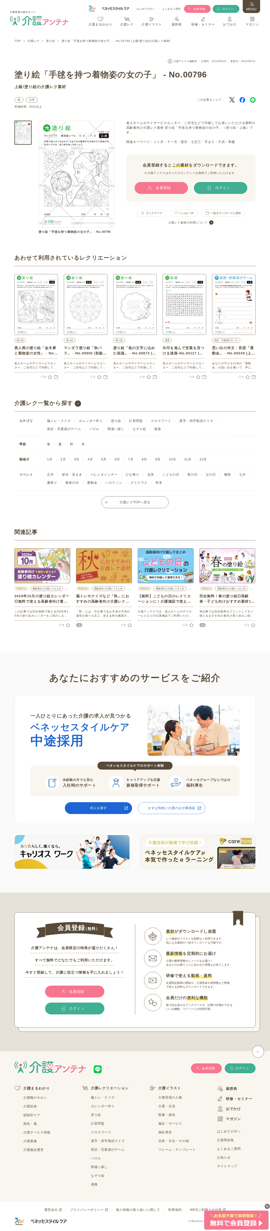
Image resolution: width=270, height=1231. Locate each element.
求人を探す (98, 808)
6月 (117, 459)
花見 (150, 474)
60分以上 (35, 106)
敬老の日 (72, 482)
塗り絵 (30, 87)
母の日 (192, 474)
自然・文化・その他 (173, 1141)
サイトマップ (227, 1166)
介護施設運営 (33, 1149)
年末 (159, 482)
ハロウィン (113, 482)
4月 (90, 459)
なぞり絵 (139, 429)
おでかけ (233, 1109)
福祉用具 (165, 1132)
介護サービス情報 (37, 1132)
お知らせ (224, 1157)
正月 (50, 474)
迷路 (167, 340)
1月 (49, 459)
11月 (32, 99)
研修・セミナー (239, 1099)
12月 (203, 459)
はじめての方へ (146, 9)
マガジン (233, 1119)
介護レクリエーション (110, 1088)
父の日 (211, 474)
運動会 (92, 482)
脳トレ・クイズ (59, 421)
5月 (104, 459)
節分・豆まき (72, 474)
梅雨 (227, 474)
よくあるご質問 (171, 9)
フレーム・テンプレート (177, 1149)
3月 (76, 459)
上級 (18, 87)
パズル (94, 429)
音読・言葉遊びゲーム (226, 340)
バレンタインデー (104, 474)
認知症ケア (31, 1115)
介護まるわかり (36, 1088)
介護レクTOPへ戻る (135, 502)
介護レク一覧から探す (43, 403)
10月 (172, 459)
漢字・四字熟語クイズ (196, 421)
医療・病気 (166, 1114)
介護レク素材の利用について (188, 222)
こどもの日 (170, 474)
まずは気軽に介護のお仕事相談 (171, 808)
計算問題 (136, 421)
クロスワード (161, 421)
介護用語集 (225, 1140)
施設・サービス (170, 1123)
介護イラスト (169, 1088)
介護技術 (30, 1106)
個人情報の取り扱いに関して (138, 1209)
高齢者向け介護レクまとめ (46, 588)
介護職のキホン (35, 1097)
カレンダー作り (91, 421)
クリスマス (138, 482)
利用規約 (175, 1209)
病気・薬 (30, 1123)
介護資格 (30, 1141)
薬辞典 (231, 1089)
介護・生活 (166, 1106)
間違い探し (116, 429)
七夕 (242, 474)
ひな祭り (132, 474)
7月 (130, 459)
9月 (157, 459)
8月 (144, 459)
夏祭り (52, 482)
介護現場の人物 (170, 1097)
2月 (63, 459)
